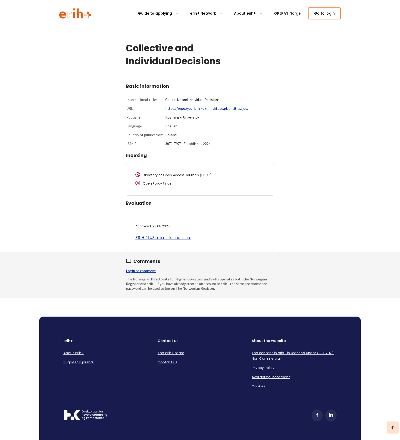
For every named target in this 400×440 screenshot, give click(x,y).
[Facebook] (317, 415)
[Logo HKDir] (85, 415)
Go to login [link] (324, 13)
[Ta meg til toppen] (393, 427)
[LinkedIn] (331, 415)
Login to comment (141, 270)
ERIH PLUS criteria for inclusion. (163, 237)
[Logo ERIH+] (75, 13)
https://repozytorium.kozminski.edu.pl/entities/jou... (207, 108)
